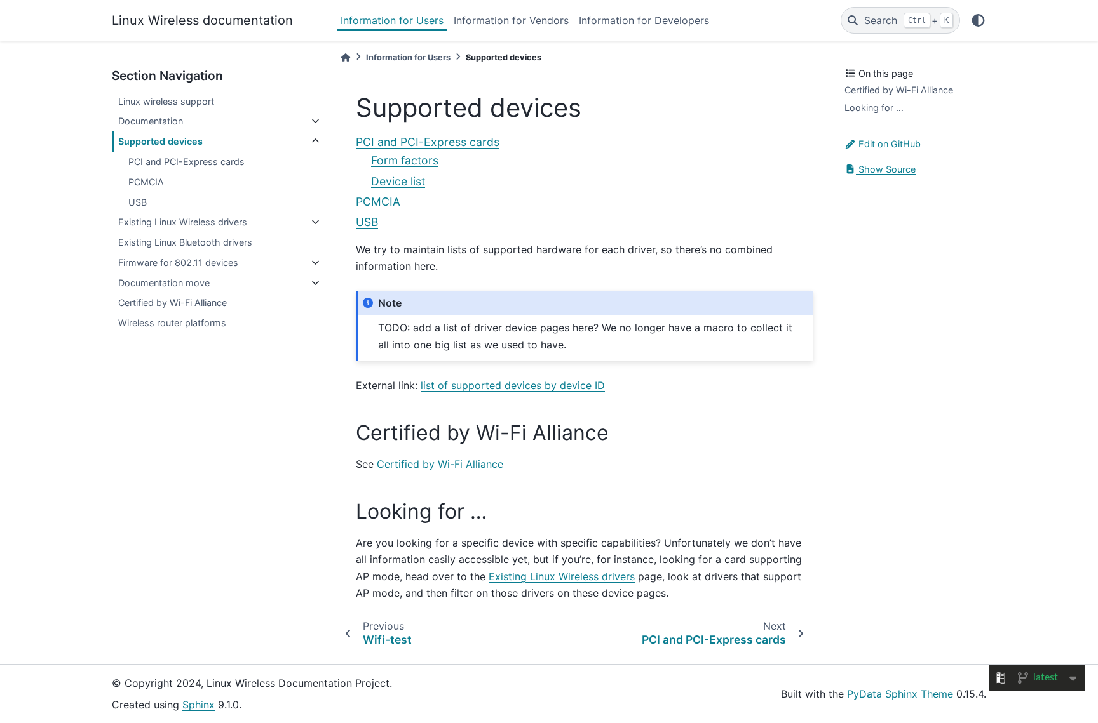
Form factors (404, 160)
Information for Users (392, 20)
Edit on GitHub (888, 143)
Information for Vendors (511, 20)
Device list (398, 181)
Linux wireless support (166, 101)
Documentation (150, 121)
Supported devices (160, 141)
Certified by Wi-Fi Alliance (172, 302)
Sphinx (198, 704)
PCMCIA (146, 181)
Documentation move (164, 282)
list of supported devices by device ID (513, 385)
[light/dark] (978, 20)
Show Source (886, 169)
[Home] (346, 57)
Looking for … (874, 107)
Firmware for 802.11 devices (178, 262)
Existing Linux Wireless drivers (182, 221)
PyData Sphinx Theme (900, 693)
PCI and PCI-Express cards (186, 161)
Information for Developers (644, 20)
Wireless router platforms (172, 322)
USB (137, 202)
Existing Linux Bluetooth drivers (185, 242)
